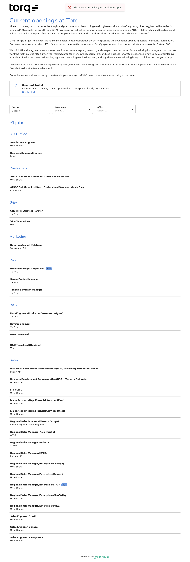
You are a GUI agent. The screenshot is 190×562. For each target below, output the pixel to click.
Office (100, 107)
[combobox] (97, 110)
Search (15, 107)
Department (60, 107)
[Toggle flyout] (89, 109)
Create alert (28, 92)
